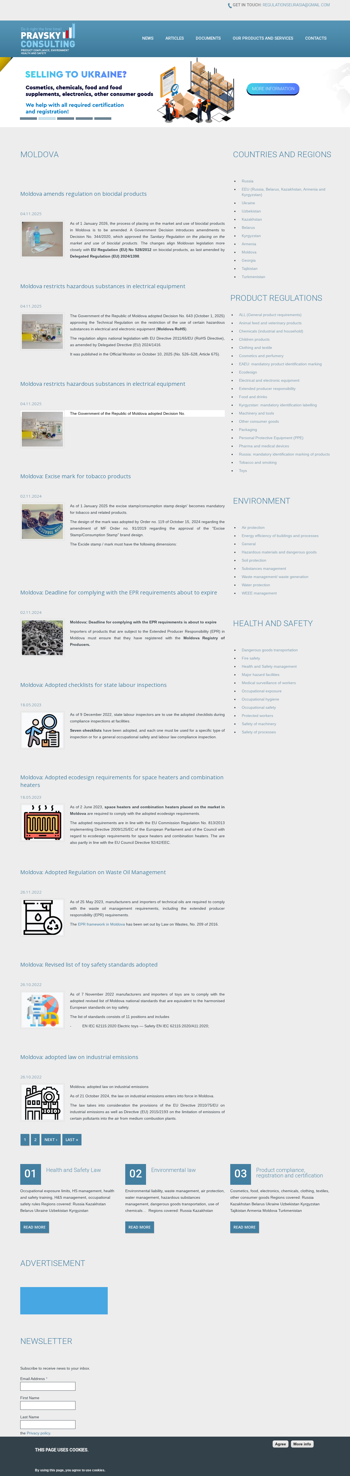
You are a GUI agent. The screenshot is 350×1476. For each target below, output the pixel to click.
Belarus (248, 227)
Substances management (264, 568)
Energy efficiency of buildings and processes (280, 535)
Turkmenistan (253, 277)
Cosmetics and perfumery (261, 356)
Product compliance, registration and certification (289, 1173)
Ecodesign (248, 372)
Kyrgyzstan (251, 236)
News (147, 38)
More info (302, 1444)
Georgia (249, 260)
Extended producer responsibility (267, 388)
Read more (35, 1227)
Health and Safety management (269, 666)
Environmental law (173, 1170)
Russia (247, 181)
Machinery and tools (256, 413)
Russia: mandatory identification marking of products (284, 454)
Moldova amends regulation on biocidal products (83, 193)
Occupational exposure (262, 691)
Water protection (256, 585)
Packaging (248, 429)
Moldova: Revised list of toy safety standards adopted (89, 964)
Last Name (29, 1417)
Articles (174, 38)
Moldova (249, 252)
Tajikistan (250, 268)
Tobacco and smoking (258, 462)
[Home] (48, 38)
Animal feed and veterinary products (270, 323)
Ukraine (248, 203)
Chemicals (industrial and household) (271, 331)
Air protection (253, 527)
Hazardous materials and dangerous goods (279, 552)
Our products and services (263, 38)
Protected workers (257, 715)
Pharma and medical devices (264, 446)
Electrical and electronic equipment (269, 380)
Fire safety (251, 658)
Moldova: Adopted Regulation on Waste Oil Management (93, 872)
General (249, 544)
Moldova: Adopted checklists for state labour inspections (93, 685)
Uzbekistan (251, 211)
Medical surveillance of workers (269, 683)
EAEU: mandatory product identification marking (280, 364)
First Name (29, 1398)
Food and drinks (253, 397)
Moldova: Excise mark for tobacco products (75, 476)
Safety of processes (259, 732)
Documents (208, 38)
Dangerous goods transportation (270, 650)
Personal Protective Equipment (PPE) (271, 438)
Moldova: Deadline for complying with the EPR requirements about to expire (118, 592)
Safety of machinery (259, 724)
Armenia (249, 244)
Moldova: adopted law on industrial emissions (79, 1057)
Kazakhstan (252, 219)
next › (51, 1139)
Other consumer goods (259, 421)
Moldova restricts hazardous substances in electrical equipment (102, 286)
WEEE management (259, 593)
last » (72, 1139)
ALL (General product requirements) (270, 315)
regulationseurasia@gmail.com (296, 4)
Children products (254, 339)
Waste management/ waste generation (275, 576)
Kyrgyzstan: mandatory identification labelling (278, 405)
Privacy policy (38, 1433)
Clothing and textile (255, 347)
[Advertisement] (64, 1300)
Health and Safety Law (73, 1170)
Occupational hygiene (260, 699)
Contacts (315, 38)
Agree (280, 1444)
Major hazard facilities (260, 674)
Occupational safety (259, 707)
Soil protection (254, 560)
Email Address (33, 1378)
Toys (243, 470)
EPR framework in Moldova (101, 924)
